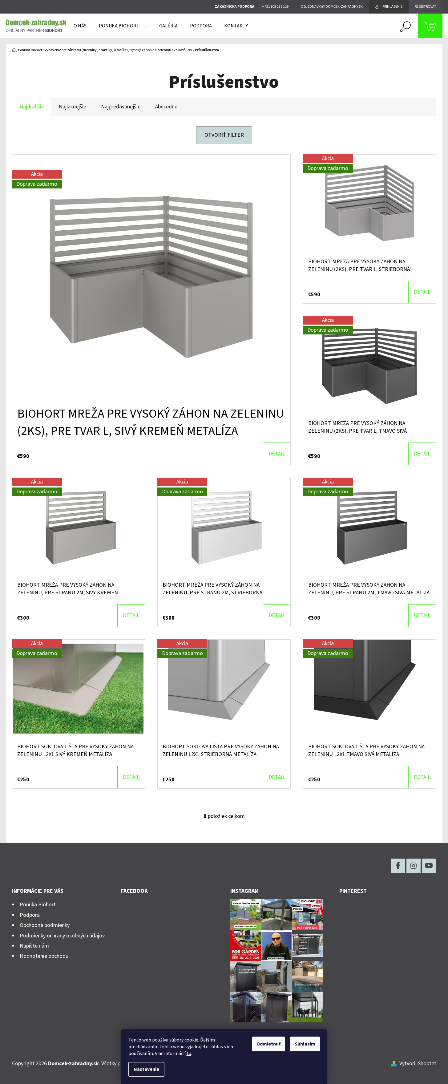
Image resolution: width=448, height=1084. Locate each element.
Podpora (30, 915)
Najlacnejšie (72, 107)
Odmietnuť (268, 1044)
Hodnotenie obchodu (44, 956)
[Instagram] (413, 866)
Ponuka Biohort (38, 904)
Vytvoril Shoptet (417, 1063)
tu (189, 1053)
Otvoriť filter (224, 135)
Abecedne (166, 107)
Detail (276, 454)
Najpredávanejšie (120, 107)
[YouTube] (429, 866)
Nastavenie (146, 1069)
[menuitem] (80, 26)
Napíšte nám (34, 946)
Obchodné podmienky (45, 925)
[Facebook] (398, 866)
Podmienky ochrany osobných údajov (62, 936)
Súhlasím (305, 1044)
